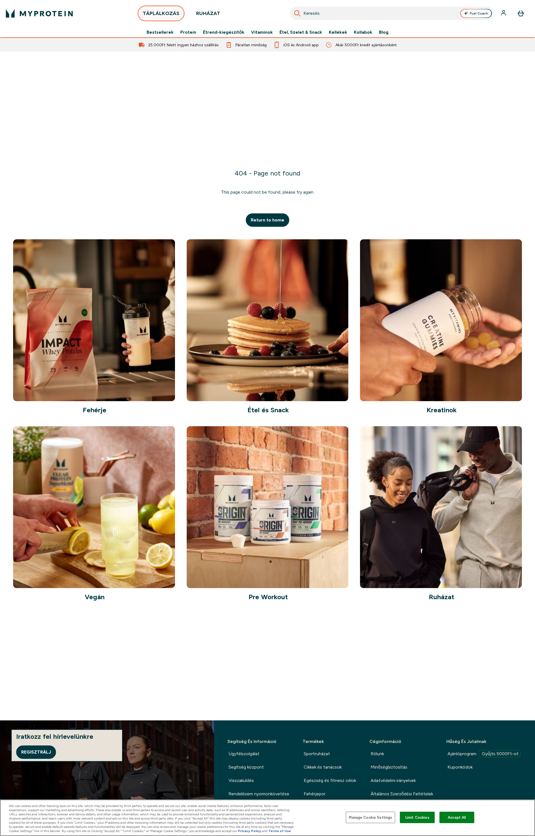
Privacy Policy (249, 831)
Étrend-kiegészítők (223, 32)
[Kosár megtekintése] (520, 13)
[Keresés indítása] (297, 13)
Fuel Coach (479, 13)
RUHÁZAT (208, 13)
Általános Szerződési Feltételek (402, 793)
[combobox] (391, 13)
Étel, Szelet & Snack (300, 32)
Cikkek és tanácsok (323, 767)
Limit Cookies (417, 817)
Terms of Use (279, 831)
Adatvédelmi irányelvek (393, 780)
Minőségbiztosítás (389, 767)
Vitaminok (262, 32)
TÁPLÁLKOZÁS (161, 13)
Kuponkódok (460, 767)
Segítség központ (246, 767)
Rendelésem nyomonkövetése (258, 793)
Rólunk (377, 753)
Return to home (267, 220)
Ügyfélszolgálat (243, 753)
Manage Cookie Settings (370, 817)
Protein (188, 32)
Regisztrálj (36, 752)
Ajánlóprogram (483, 753)
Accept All (457, 817)
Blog (383, 32)
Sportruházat (317, 753)
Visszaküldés (241, 780)
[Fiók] (504, 13)
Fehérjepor (314, 793)
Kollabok (363, 32)
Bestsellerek (160, 32)
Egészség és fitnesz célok (330, 780)
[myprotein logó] (39, 13)
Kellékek (338, 32)
